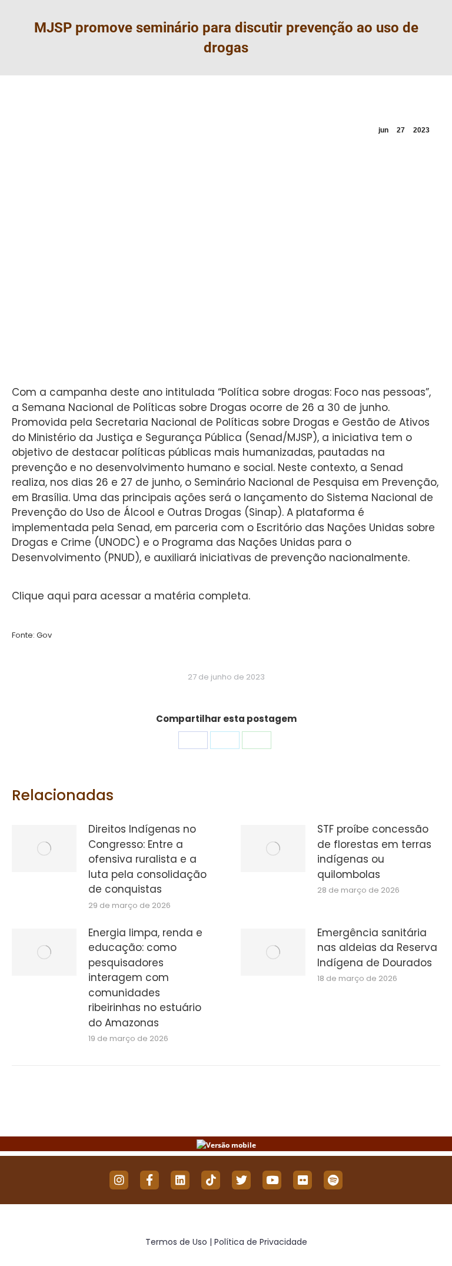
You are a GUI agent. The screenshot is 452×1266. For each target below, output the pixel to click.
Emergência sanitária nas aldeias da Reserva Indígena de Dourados (377, 948)
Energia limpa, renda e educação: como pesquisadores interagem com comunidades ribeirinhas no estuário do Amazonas (145, 978)
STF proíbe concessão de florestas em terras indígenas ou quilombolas (374, 851)
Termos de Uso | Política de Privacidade (226, 1242)
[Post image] (44, 848)
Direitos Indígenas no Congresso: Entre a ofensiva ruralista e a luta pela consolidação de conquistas (147, 859)
